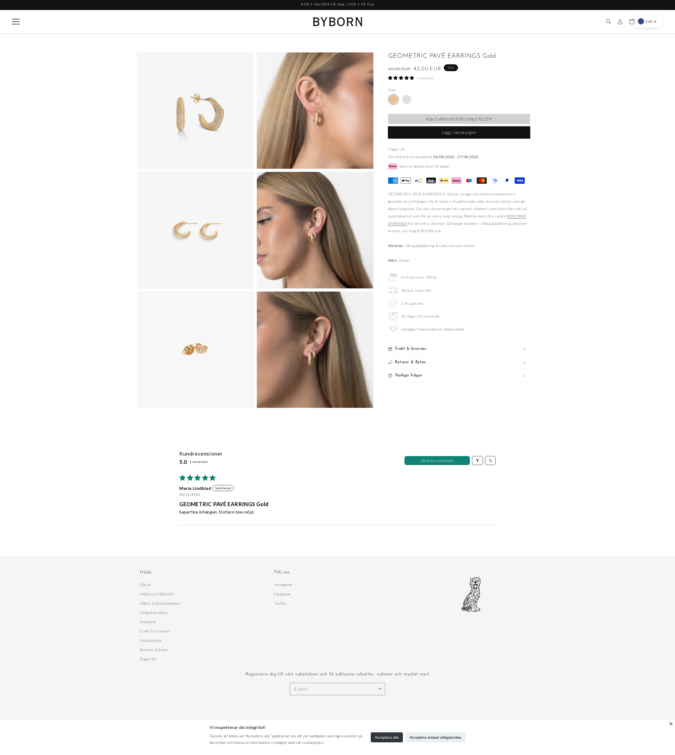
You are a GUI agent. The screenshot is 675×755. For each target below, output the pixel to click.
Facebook (282, 594)
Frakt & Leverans (155, 631)
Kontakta (148, 622)
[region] (337, 5)
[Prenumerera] (379, 689)
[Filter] (477, 460)
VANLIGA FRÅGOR (156, 594)
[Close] (671, 724)
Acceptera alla (387, 737)
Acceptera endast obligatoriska (435, 737)
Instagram (283, 584)
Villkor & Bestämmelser (160, 603)
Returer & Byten (154, 649)
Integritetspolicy (154, 612)
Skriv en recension (437, 460)
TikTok (280, 603)
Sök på (145, 584)
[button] (16, 21)
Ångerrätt (148, 659)
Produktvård (151, 640)
